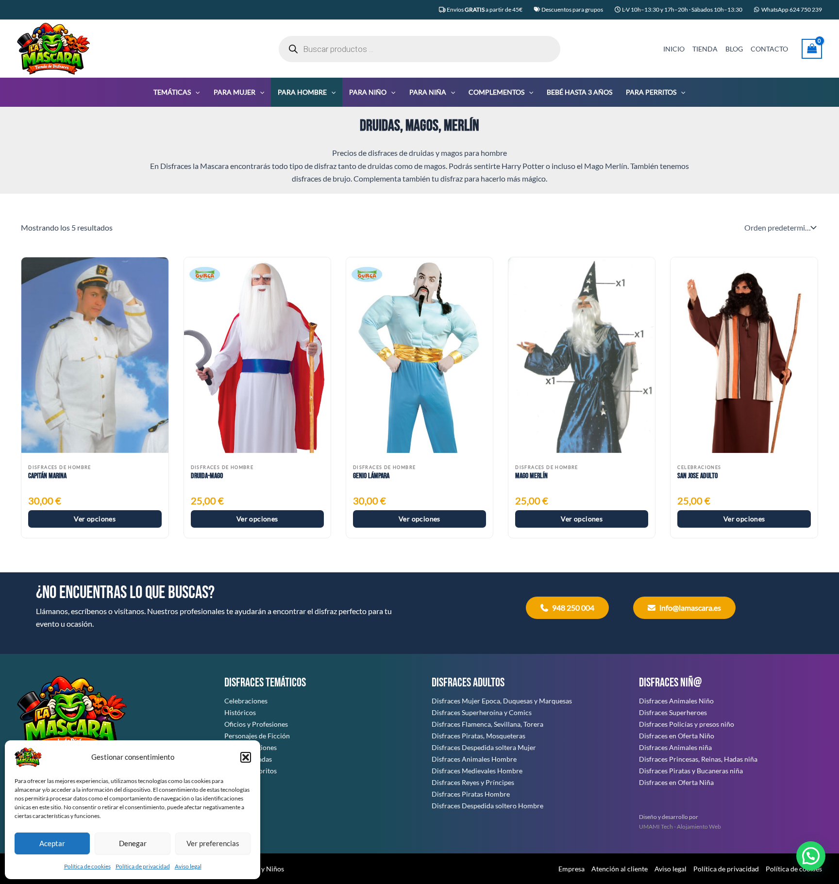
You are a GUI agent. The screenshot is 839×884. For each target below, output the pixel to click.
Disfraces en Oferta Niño (676, 736)
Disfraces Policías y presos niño (686, 724)
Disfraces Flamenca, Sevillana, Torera (487, 724)
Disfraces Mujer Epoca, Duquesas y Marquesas (502, 701)
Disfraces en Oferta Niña (676, 782)
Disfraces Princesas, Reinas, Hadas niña (698, 759)
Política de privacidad (143, 866)
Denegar (133, 843)
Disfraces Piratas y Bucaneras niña (691, 771)
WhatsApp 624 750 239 (791, 9)
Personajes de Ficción (257, 736)
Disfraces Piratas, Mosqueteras (478, 736)
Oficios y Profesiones (256, 724)
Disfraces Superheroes (673, 712)
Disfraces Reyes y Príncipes (473, 782)
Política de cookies (87, 866)
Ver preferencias (212, 843)
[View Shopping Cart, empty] (812, 49)
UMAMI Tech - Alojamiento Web (680, 826)
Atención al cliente (619, 869)
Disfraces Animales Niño (676, 701)
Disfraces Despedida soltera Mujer (484, 747)
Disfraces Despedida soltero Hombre (487, 805)
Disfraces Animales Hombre (474, 759)
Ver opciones (95, 519)
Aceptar (52, 843)
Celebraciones (246, 701)
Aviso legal (188, 866)
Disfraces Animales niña (675, 747)
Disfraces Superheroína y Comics (482, 712)
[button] (246, 757)
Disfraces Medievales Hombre (477, 771)
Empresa (571, 869)
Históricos (240, 712)
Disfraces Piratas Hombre (471, 794)
